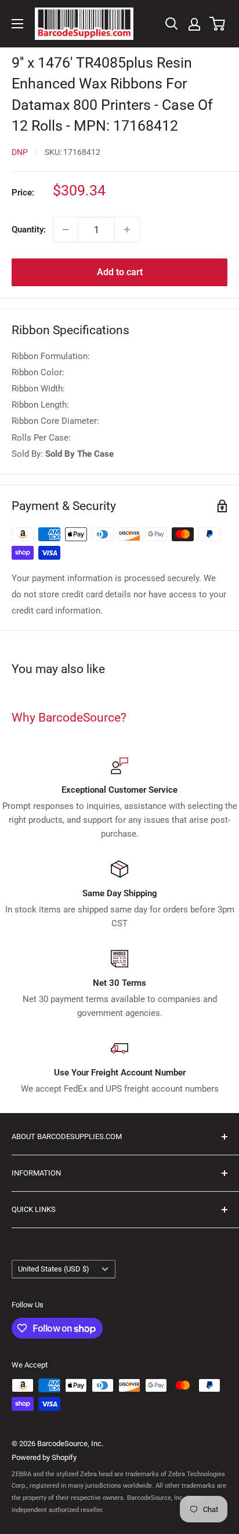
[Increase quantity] (127, 229)
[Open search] (171, 23)
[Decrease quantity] (65, 229)
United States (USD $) (53, 1269)
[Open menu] (17, 23)
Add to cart (120, 272)
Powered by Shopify (44, 1457)
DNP (20, 152)
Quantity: (29, 229)
